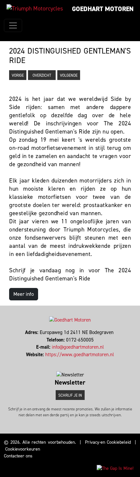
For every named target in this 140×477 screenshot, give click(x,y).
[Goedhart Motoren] (35, 8)
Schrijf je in (70, 395)
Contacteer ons (18, 456)
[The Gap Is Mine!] (115, 468)
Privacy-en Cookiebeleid (108, 442)
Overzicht (42, 75)
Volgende (68, 75)
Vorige (18, 75)
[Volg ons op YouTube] (73, 361)
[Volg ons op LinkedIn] (70, 361)
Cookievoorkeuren (22, 449)
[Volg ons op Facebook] (67, 361)
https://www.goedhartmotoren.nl (79, 354)
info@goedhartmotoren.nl (78, 347)
